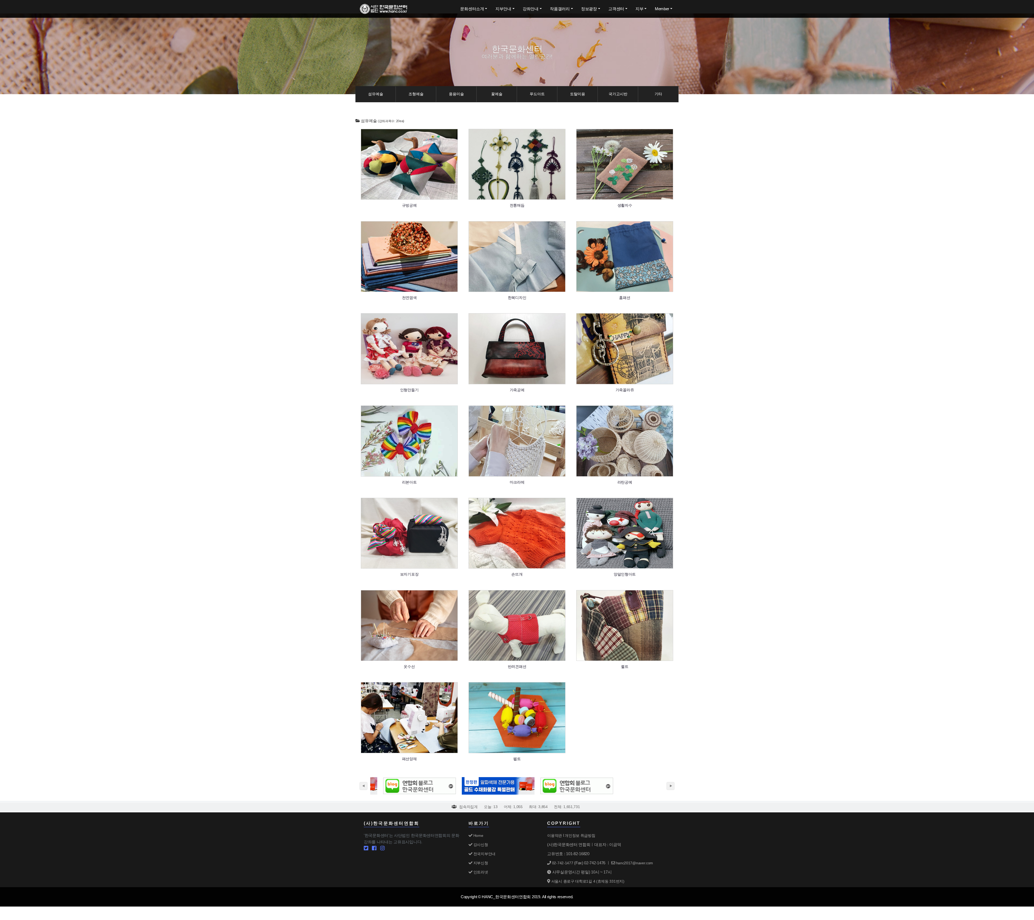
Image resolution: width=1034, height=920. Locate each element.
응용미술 (456, 94)
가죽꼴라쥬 (625, 390)
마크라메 (517, 482)
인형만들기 (409, 390)
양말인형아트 (625, 574)
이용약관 (554, 835)
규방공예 (409, 205)
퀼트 (624, 666)
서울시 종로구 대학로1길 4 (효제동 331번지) (587, 881)
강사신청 (480, 845)
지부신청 (480, 863)
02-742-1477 (562, 863)
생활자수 (624, 205)
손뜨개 (516, 574)
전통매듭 (517, 205)
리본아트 (409, 482)
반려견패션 (517, 666)
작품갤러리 (560, 8)
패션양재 (409, 759)
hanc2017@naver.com (634, 863)
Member (662, 8)
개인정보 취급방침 (580, 835)
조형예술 (416, 94)
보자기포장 (409, 574)
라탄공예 (624, 482)
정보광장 (589, 8)
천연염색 (409, 297)
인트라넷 (480, 872)
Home (477, 835)
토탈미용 (577, 94)
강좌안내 (531, 8)
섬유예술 (375, 94)
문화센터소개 (472, 8)
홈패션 (624, 297)
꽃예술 (496, 94)
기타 (658, 94)
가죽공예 (517, 390)
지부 (639, 8)
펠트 (517, 759)
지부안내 (503, 8)
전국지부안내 (483, 854)
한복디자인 (517, 297)
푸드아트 (537, 94)
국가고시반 (618, 94)
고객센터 (616, 8)
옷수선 (409, 666)
